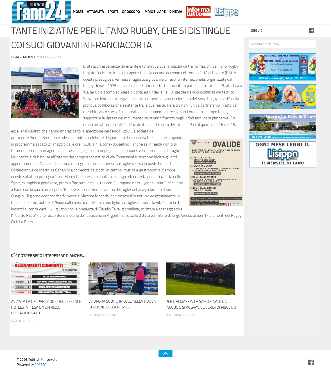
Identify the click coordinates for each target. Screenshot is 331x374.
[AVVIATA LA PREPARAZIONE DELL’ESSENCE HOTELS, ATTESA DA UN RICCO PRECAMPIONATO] (49, 278)
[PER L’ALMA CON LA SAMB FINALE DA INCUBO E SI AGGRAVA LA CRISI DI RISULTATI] (204, 278)
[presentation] (253, 126)
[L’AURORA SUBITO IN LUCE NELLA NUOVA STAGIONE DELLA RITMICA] (127, 278)
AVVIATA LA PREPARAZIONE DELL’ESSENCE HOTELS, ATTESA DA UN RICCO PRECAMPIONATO (46, 307)
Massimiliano (24, 57)
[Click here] (282, 97)
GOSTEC (40, 365)
